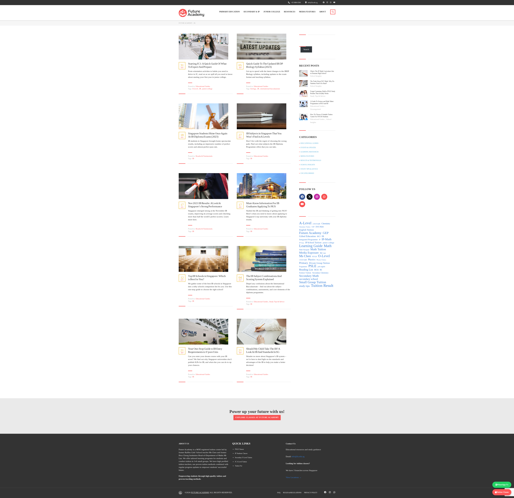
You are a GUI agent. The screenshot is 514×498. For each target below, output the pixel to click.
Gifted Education (307, 236)
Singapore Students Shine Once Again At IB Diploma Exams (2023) (207, 135)
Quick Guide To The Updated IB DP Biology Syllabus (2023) (264, 65)
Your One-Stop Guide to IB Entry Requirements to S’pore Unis (205, 350)
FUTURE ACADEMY (200, 492)
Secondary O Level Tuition (243, 457)
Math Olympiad (304, 250)
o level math (303, 260)
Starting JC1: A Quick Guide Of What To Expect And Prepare (207, 65)
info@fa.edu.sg (298, 456)
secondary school (308, 279)
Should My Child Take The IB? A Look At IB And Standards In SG (263, 350)
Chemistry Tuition (304, 227)
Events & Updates (308, 147)
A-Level (195, 89)
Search (306, 49)
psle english (321, 267)
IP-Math (326, 239)
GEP (326, 233)
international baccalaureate (270, 89)
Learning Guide (311, 245)
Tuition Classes (503, 492)
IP (319, 240)
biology (253, 89)
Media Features (307, 12)
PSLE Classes (239, 449)
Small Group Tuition (312, 282)
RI (321, 270)
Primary (303, 262)
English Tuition (306, 230)
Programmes (303, 267)
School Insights (316, 76)
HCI (318, 236)
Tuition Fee (238, 466)
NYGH (314, 257)
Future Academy (310, 232)
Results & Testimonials (204, 156)
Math (328, 245)
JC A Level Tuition (241, 462)
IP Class (301, 243)
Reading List (306, 269)
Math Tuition (318, 249)
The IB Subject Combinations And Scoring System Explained (264, 278)
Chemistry (325, 223)
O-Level (324, 256)
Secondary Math (309, 275)
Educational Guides (203, 86)
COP (313, 227)
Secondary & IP (251, 12)
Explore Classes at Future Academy (257, 417)
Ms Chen (305, 256)
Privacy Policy (310, 493)
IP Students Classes (241, 453)
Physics (311, 259)
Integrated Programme (308, 239)
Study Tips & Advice (276, 302)
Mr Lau (323, 253)
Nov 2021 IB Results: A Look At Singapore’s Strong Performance (205, 205)
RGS (316, 269)
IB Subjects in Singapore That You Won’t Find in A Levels (263, 135)
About (322, 12)
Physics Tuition (321, 260)
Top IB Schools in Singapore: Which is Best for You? (207, 278)
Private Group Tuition (319, 263)
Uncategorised (315, 109)
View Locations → (293, 477)
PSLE (312, 266)
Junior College (271, 12)
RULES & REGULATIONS (292, 493)
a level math (316, 224)
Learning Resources (310, 152)
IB (200, 89)
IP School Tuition (313, 242)
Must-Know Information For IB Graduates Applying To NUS (262, 205)
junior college (207, 89)
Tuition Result (322, 285)
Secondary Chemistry (320, 273)
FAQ (278, 493)
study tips (304, 286)
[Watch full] (203, 46)
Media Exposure (309, 252)
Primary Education (229, 12)
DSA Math (320, 227)
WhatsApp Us (502, 485)
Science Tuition (305, 273)
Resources (289, 12)
